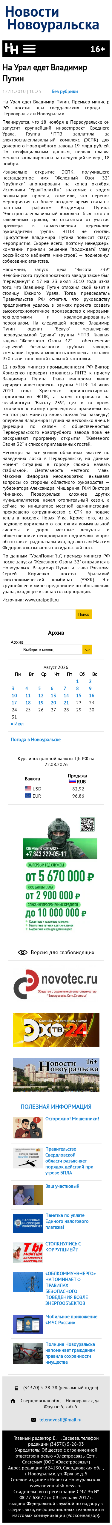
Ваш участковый (62, 1186)
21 (66, 702)
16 (91, 695)
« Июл (17, 724)
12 (41, 695)
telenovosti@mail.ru (60, 1419)
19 (41, 702)
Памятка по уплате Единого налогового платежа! (67, 1221)
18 (28, 702)
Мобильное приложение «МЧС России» (71, 1319)
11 (28, 695)
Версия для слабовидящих (61, 952)
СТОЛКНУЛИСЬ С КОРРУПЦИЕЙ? (63, 1247)
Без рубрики (65, 91)
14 (66, 695)
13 (53, 695)
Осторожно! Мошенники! (72, 1118)
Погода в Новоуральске (36, 739)
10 (14, 695)
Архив (17, 642)
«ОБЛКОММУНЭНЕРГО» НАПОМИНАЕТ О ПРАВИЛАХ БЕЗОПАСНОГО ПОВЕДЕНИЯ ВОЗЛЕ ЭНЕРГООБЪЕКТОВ (70, 1288)
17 (14, 702)
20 (53, 702)
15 (79, 695)
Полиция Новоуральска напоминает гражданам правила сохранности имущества (70, 1353)
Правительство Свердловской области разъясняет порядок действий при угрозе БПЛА (69, 1161)
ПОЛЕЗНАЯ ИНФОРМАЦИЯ (56, 1106)
